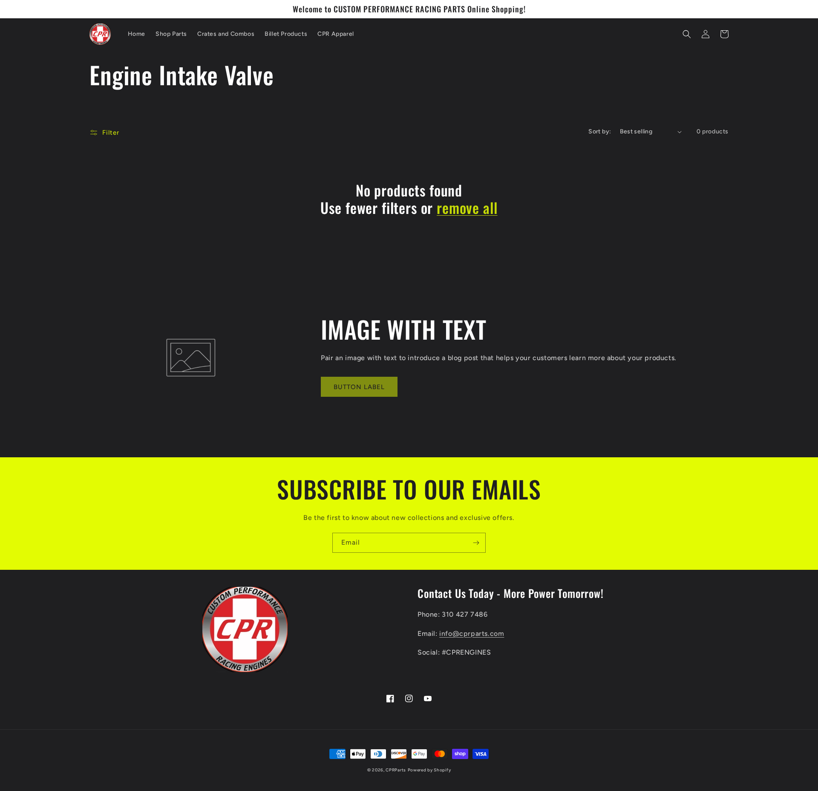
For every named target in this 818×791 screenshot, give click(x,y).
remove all (467, 208)
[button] (686, 34)
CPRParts (396, 770)
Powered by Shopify (429, 770)
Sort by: (599, 131)
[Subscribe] (476, 543)
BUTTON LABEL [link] (359, 387)
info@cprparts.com (471, 633)
